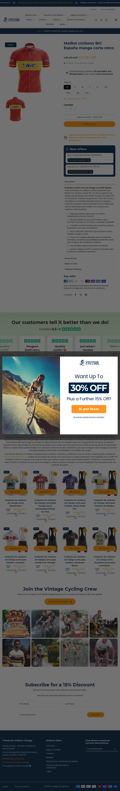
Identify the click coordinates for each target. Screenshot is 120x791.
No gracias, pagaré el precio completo (88, 417)
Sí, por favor (89, 409)
